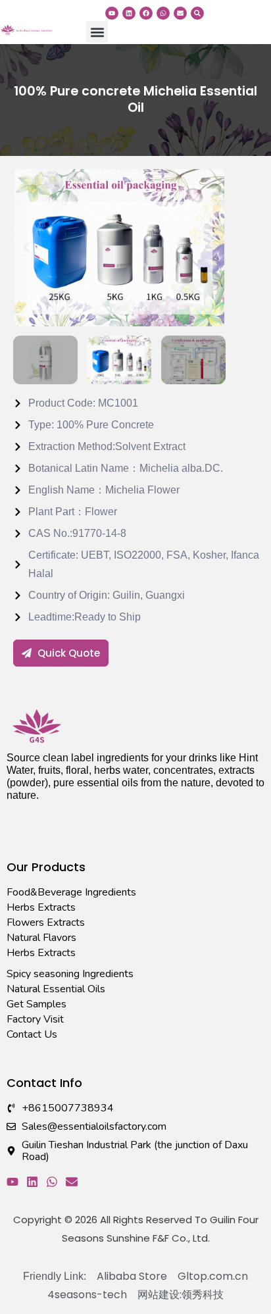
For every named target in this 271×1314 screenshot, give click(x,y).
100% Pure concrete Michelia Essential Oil (135, 99)
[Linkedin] (129, 13)
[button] (97, 32)
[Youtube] (111, 13)
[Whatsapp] (163, 13)
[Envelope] (180, 13)
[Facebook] (146, 13)
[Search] (197, 13)
